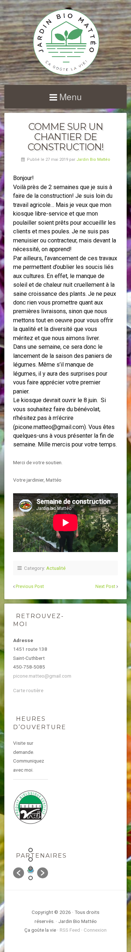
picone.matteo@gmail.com (42, 676)
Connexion (95, 930)
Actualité (56, 568)
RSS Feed (70, 930)
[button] (18, 872)
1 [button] (30, 850)
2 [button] (30, 859)
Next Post (105, 586)
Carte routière (28, 690)
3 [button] (30, 868)
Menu (70, 96)
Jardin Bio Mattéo (93, 159)
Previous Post (30, 586)
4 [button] (30, 878)
